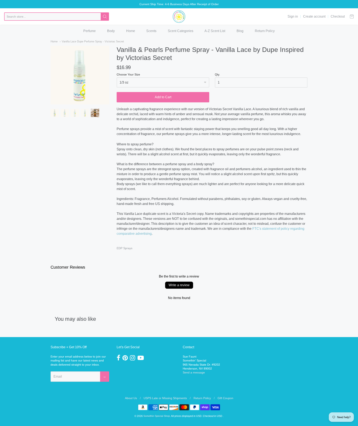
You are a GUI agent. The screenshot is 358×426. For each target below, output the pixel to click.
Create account (314, 16)
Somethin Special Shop (156, 416)
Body (111, 31)
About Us (131, 398)
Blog (240, 31)
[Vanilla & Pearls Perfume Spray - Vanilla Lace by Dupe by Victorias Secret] (55, 113)
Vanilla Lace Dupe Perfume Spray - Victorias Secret (93, 41)
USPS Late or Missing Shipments (165, 398)
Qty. (217, 74)
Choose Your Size (128, 74)
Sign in (293, 16)
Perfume (89, 31)
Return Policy (265, 31)
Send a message (194, 372)
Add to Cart (163, 97)
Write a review (179, 285)
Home (130, 31)
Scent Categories (180, 31)
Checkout (338, 16)
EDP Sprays (124, 248)
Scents (151, 31)
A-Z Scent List (214, 31)
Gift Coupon (225, 398)
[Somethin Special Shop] (179, 16)
